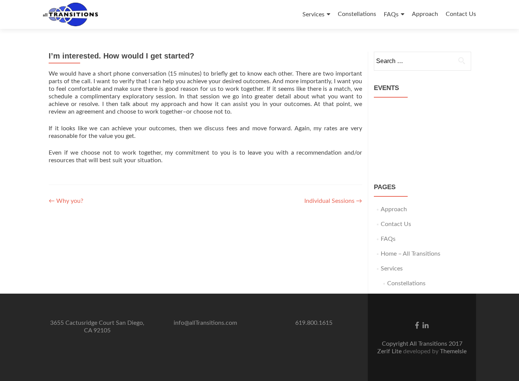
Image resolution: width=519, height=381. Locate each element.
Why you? (66, 201)
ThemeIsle (453, 351)
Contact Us (461, 14)
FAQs (391, 14)
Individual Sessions (333, 201)
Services (313, 14)
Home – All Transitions (410, 254)
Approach (425, 14)
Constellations (357, 14)
